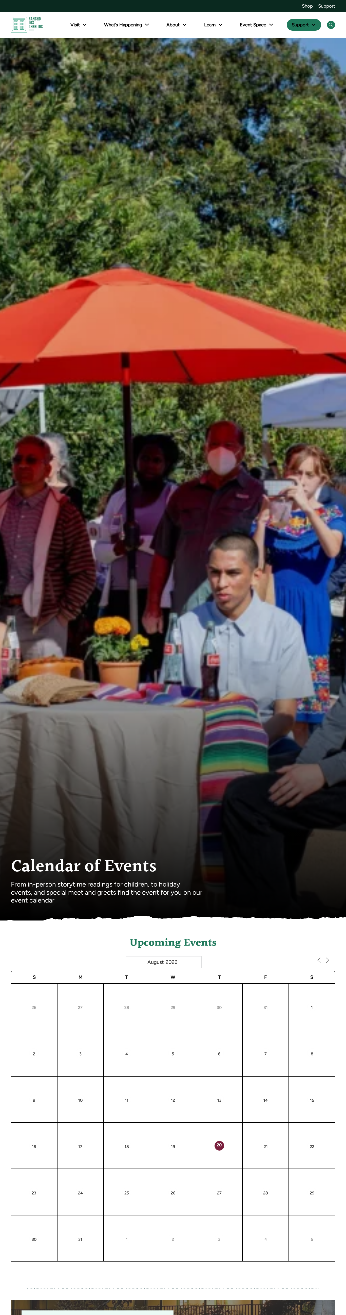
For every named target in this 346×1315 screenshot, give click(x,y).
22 (328, 1134)
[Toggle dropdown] (84, 24)
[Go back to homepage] (27, 24)
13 (235, 1087)
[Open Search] (331, 25)
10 (96, 1087)
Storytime (133, 1014)
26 (50, 995)
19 (189, 1134)
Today (308, 963)
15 (328, 1087)
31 (282, 995)
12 (189, 1087)
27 (96, 995)
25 (143, 1180)
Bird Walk (223, 1098)
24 (96, 1180)
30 (235, 995)
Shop (307, 6)
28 (142, 995)
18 (143, 1134)
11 (143, 1087)
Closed (84, 1006)
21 (282, 1134)
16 (50, 1134)
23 (50, 1180)
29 (189, 995)
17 (96, 1134)
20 (235, 1132)
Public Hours (40, 1014)
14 (282, 1087)
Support (326, 6)
